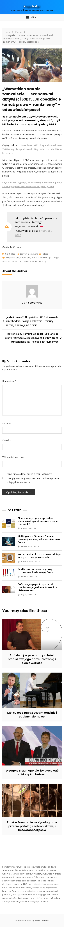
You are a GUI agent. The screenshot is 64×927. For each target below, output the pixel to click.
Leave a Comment (29, 254)
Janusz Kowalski (39, 257)
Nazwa (6, 423)
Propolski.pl (32, 6)
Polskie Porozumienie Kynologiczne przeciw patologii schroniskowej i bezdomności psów (32, 826)
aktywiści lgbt (12, 257)
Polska (45, 254)
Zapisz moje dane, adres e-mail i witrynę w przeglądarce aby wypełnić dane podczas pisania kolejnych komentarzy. (33, 478)
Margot (56, 257)
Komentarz (9, 380)
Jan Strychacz (32, 302)
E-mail (6, 440)
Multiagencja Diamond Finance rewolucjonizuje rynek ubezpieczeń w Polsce (39, 539)
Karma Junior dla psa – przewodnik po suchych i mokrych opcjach (40, 556)
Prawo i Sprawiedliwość (23, 261)
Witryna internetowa (13, 457)
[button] (32, 17)
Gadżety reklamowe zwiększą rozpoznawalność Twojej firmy (35, 571)
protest (38, 261)
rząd (44, 261)
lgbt (50, 257)
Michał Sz (6, 261)
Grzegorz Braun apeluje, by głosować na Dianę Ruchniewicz (32, 772)
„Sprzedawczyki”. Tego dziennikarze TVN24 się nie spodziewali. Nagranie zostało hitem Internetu (32, 149)
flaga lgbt (25, 257)
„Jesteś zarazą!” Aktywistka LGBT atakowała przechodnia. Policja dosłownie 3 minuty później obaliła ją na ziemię (31, 321)
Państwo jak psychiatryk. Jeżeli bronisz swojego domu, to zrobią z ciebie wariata (37, 587)
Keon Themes (41, 920)
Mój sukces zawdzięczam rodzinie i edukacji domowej (32, 714)
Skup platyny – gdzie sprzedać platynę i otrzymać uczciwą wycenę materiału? (38, 521)
